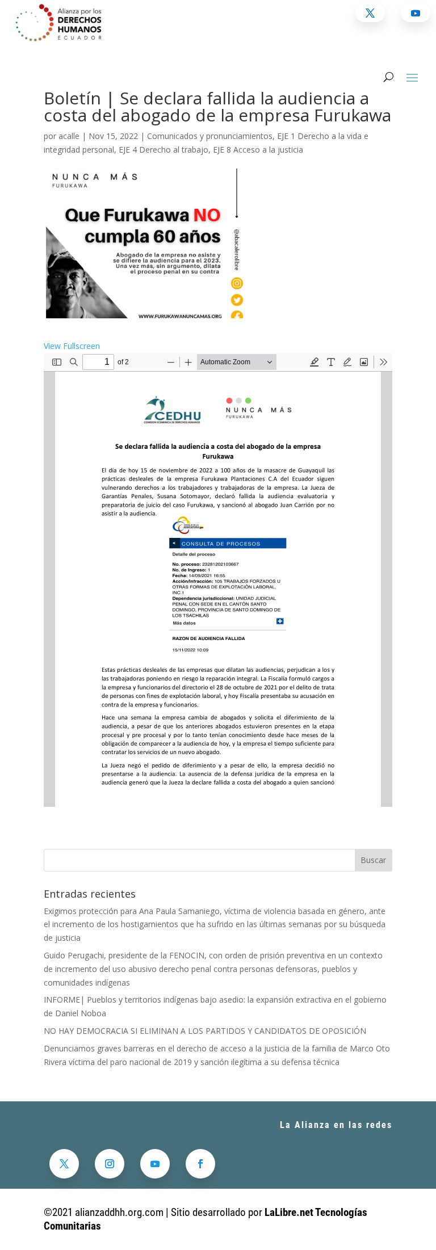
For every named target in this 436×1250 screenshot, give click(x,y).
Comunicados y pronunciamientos (209, 136)
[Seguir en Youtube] (155, 1164)
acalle (68, 136)
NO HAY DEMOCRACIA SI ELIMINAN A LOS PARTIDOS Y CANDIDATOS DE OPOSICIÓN (205, 1030)
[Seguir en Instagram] (109, 1164)
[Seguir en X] (64, 1164)
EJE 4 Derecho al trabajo (163, 149)
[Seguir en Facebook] (200, 1164)
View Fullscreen (72, 345)
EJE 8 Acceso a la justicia (258, 149)
